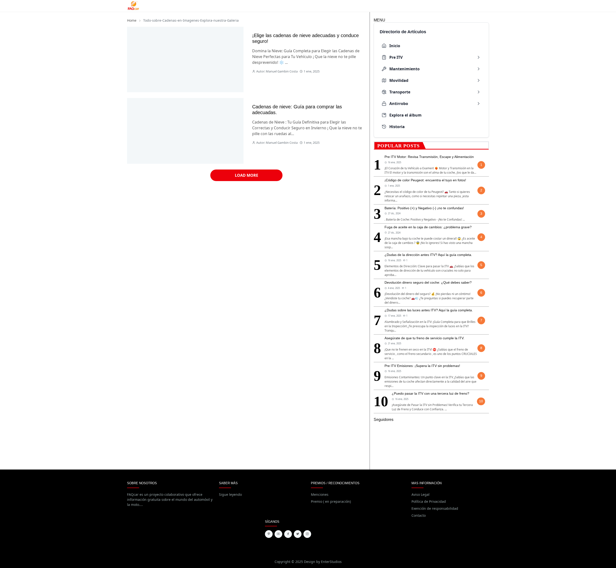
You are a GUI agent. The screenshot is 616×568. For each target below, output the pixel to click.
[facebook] (288, 534)
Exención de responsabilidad (434, 508)
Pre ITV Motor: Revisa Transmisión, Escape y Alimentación (429, 157)
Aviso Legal (420, 494)
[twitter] (298, 534)
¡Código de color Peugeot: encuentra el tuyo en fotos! (425, 180)
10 (481, 401)
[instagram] (307, 534)
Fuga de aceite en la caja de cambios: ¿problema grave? (428, 227)
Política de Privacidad (428, 501)
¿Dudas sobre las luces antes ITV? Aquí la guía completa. (429, 310)
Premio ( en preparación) (331, 501)
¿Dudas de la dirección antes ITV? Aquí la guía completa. (428, 255)
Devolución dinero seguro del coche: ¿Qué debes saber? (428, 282)
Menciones (319, 494)
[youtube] (278, 534)
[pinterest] (269, 534)
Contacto (418, 515)
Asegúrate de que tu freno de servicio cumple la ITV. (424, 338)
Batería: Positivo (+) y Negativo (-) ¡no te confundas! (424, 208)
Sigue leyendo (230, 494)
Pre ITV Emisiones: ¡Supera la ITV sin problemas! (422, 366)
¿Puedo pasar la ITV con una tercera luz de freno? (430, 393)
